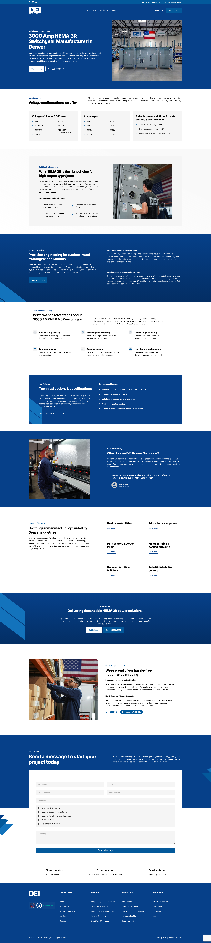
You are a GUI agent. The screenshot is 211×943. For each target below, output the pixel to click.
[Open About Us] (95, 10)
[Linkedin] (33, 2)
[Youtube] (36, 2)
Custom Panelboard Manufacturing (56, 816)
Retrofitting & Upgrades (52, 824)
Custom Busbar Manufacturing (54, 812)
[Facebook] (29, 2)
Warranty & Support (50, 820)
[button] (131, 712)
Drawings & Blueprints (51, 808)
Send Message (105, 850)
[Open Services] (107, 10)
